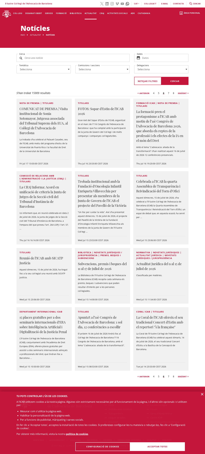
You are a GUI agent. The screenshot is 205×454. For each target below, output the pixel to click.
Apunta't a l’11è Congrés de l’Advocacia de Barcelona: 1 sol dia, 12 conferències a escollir (100, 322)
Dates (140, 53)
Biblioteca (76, 13)
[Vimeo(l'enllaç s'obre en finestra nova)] (117, 3)
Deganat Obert (33, 13)
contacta (178, 3)
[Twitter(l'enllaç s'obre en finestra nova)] (102, 3)
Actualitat (91, 13)
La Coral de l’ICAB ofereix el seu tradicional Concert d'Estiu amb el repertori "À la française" (159, 322)
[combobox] (42, 70)
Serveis (49, 13)
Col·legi (17, 13)
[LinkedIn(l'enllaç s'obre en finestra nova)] (107, 3)
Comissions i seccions (89, 65)
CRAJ (102, 13)
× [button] (202, 394)
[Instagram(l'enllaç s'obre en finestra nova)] (112, 3)
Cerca (22, 53)
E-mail (164, 3)
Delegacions (143, 65)
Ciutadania (144, 13)
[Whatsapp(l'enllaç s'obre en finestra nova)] (127, 3)
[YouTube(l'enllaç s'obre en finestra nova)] (122, 3)
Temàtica (23, 65)
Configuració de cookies (102, 446)
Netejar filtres (148, 81)
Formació (61, 13)
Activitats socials (117, 13)
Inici (23, 35)
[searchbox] (44, 69)
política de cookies (77, 434)
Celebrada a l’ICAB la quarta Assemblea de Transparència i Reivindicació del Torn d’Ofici (158, 186)
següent (182, 93)
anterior (144, 93)
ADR (133, 13)
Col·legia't (150, 3)
